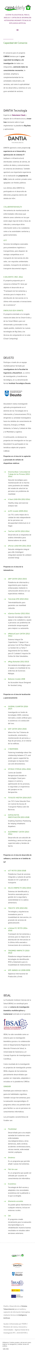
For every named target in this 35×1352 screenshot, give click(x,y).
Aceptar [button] (12, 1349)
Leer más (6, 1349)
